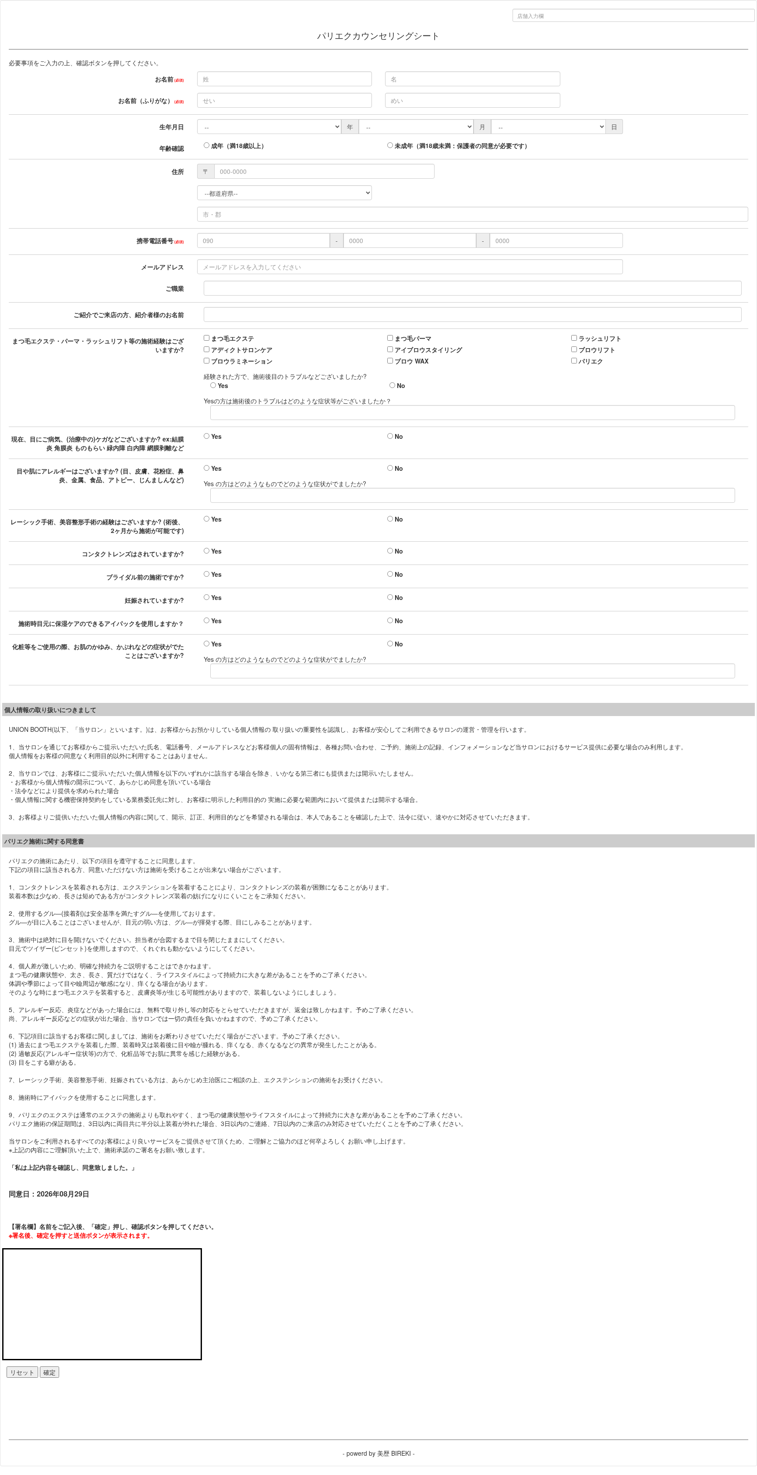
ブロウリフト (596, 349)
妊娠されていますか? (154, 600)
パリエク (590, 360)
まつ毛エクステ (231, 338)
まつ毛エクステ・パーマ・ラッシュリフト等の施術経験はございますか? (98, 345)
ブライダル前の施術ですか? (145, 576)
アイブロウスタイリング (427, 349)
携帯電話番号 (160, 240)
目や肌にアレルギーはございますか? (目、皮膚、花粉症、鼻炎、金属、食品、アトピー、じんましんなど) (100, 475)
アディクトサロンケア (240, 349)
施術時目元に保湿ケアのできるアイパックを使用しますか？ (101, 623)
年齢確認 (171, 148)
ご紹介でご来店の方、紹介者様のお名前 (129, 314)
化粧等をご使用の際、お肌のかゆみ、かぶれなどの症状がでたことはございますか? (98, 651)
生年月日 (171, 126)
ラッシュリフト (599, 338)
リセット (22, 1372)
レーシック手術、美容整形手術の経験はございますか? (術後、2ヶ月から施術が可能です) (97, 526)
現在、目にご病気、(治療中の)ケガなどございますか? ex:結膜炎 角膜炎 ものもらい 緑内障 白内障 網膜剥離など (97, 443)
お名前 (169, 78)
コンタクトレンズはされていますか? (133, 553)
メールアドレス (162, 266)
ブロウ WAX (410, 360)
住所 (178, 171)
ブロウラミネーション (240, 360)
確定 (49, 1372)
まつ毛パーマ (412, 338)
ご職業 (175, 288)
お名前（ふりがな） (151, 100)
